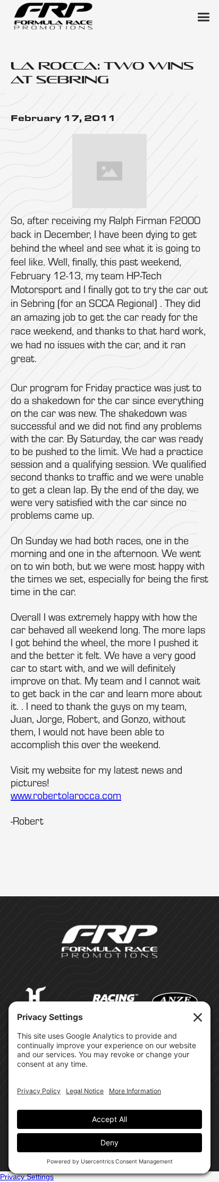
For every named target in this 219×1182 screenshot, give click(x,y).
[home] (53, 16)
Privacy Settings (27, 1176)
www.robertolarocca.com (66, 795)
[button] (203, 16)
